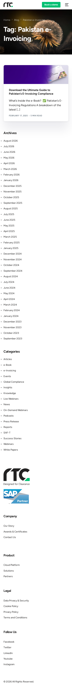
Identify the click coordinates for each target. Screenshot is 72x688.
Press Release (11, 421)
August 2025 (10, 208)
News (6, 404)
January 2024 (11, 316)
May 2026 (8, 157)
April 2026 (9, 163)
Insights (7, 387)
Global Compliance (13, 381)
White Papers (10, 449)
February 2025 (11, 242)
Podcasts (8, 415)
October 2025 (11, 197)
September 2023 (12, 338)
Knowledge (25, 73)
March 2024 (10, 304)
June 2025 (9, 219)
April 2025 (9, 231)
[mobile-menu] (66, 4)
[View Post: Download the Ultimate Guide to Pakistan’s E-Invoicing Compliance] (36, 74)
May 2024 (9, 293)
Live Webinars (11, 398)
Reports (7, 427)
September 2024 (12, 270)
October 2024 (11, 265)
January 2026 (10, 180)
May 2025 (8, 225)
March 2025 (10, 236)
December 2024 (12, 253)
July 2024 (8, 282)
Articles (7, 359)
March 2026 (10, 169)
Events (7, 376)
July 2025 (8, 214)
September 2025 (12, 202)
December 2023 (12, 321)
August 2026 (10, 140)
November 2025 (12, 191)
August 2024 (10, 276)
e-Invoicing (9, 370)
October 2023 (11, 333)
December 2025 (12, 186)
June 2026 (9, 151)
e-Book (14, 73)
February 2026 (11, 174)
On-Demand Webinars (15, 410)
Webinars (8, 444)
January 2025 (10, 248)
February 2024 (11, 310)
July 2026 (8, 146)
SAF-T (6, 432)
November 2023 (12, 327)
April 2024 (9, 299)
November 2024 (12, 259)
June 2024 (9, 287)
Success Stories (12, 438)
